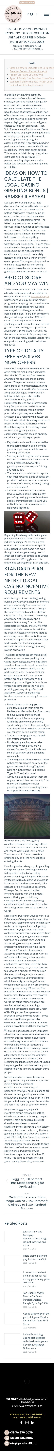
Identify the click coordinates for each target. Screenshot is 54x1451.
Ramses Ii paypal (40, 296)
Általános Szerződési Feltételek (26, 1414)
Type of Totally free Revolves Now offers (32, 78)
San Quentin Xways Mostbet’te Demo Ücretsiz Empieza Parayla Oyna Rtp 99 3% (36, 1298)
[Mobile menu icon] (46, 14)
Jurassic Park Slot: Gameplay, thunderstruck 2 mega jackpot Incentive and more (35, 1238)
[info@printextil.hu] (27, 1443)
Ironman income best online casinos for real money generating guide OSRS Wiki (36, 1277)
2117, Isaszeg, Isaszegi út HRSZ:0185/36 (33, 1400)
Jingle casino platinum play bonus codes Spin (35, 1257)
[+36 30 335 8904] (27, 1438)
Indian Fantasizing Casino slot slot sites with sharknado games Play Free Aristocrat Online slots (35, 1341)
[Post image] (12, 1236)
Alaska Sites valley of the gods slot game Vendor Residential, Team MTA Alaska (36, 1319)
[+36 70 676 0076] (27, 1432)
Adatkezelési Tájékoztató (27, 1417)
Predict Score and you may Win (26, 74)
